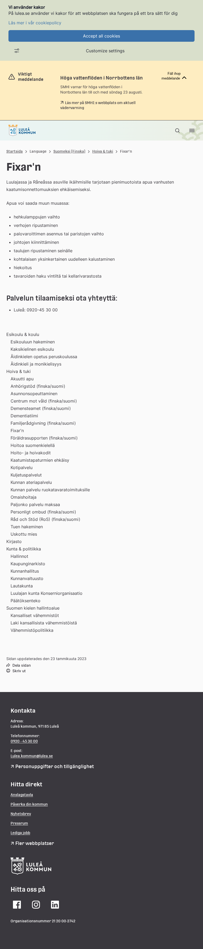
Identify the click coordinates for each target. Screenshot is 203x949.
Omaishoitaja (23, 497)
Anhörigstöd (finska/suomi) (38, 386)
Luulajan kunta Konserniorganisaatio (46, 593)
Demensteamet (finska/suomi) (41, 408)
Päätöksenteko (25, 600)
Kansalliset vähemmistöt (35, 615)
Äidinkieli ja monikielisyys (36, 364)
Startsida (14, 151)
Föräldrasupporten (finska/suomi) (44, 438)
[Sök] (178, 130)
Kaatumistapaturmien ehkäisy (40, 460)
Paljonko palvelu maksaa (35, 504)
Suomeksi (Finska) (69, 151)
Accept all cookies (101, 36)
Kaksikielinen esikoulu (32, 349)
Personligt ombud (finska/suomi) (43, 512)
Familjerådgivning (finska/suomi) (43, 423)
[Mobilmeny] (192, 130)
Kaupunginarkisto (28, 563)
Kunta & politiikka (23, 548)
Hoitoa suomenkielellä (33, 445)
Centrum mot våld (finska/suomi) (44, 401)
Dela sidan (21, 665)
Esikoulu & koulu (22, 334)
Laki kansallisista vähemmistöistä (44, 622)
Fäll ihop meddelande (171, 76)
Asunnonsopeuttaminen (34, 393)
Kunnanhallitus (25, 571)
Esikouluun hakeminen (33, 341)
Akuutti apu (22, 378)
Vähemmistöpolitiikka (32, 630)
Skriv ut (19, 670)
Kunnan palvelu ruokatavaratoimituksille (50, 489)
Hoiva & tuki (102, 151)
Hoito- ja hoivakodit (31, 452)
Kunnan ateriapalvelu (31, 482)
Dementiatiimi (24, 415)
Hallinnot (19, 556)
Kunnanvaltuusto (27, 578)
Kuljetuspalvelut (26, 475)
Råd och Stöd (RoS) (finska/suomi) (45, 519)
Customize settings (105, 50)
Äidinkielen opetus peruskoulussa (44, 356)
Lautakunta (22, 585)
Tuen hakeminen (27, 526)
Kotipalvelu (22, 467)
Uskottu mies (24, 534)
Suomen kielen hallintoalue (32, 608)
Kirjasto (14, 541)
